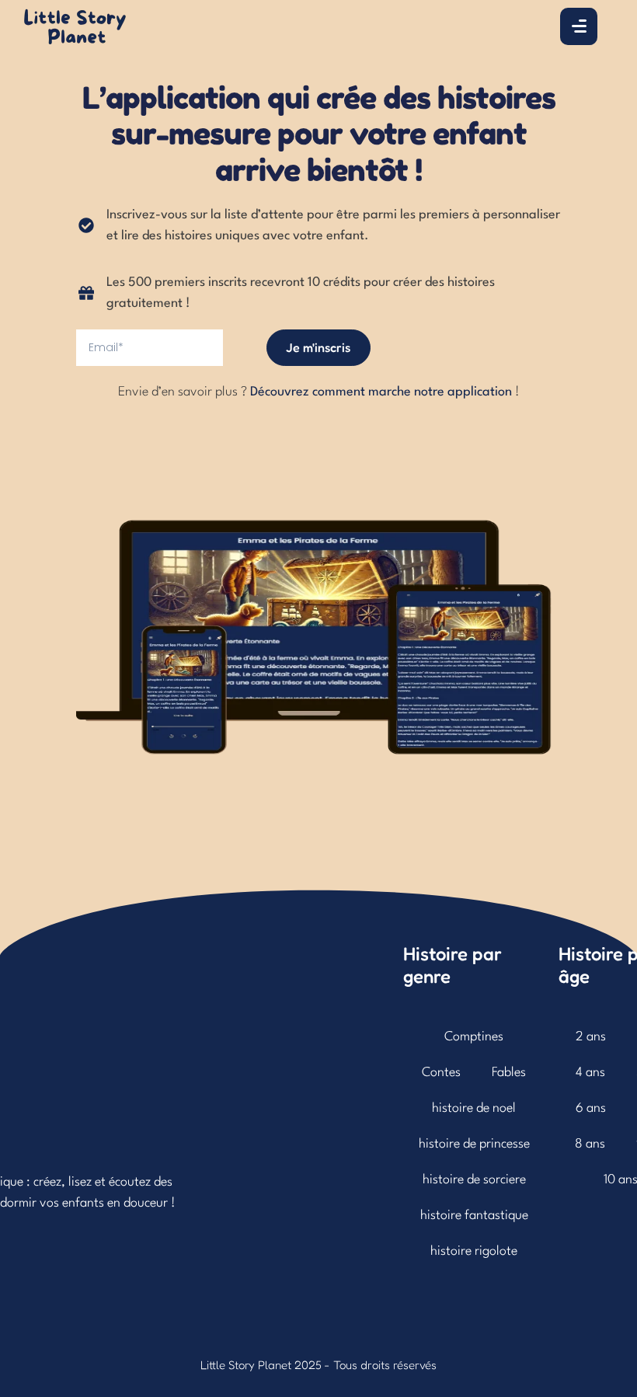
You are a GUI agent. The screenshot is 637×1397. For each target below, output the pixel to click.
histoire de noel (474, 1108)
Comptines (473, 1036)
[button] (591, 1327)
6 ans (591, 1108)
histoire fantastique (474, 1215)
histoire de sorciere (474, 1179)
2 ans (591, 1036)
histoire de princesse (474, 1144)
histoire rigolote (473, 1251)
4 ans (590, 1072)
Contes (441, 1072)
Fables (509, 1072)
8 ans (590, 1144)
